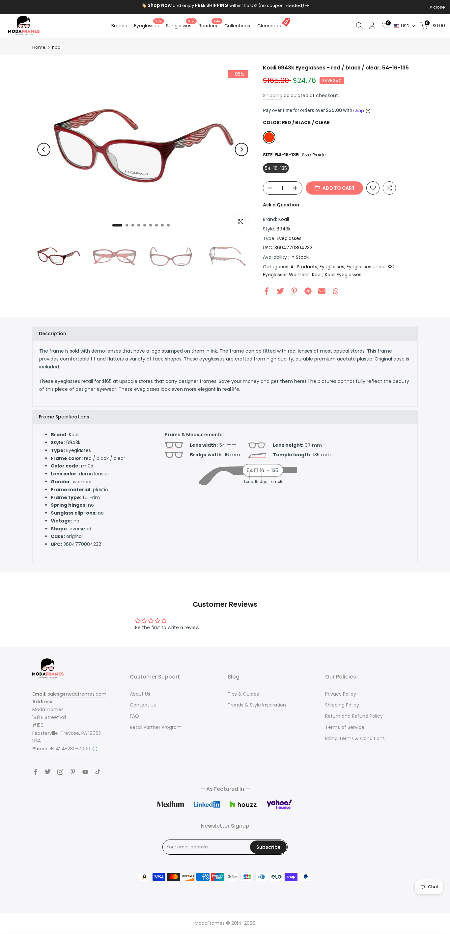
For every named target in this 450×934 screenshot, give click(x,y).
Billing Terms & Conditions (355, 738)
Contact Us (143, 705)
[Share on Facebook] (266, 291)
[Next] (241, 149)
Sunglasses (180, 25)
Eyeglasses (148, 25)
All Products (304, 266)
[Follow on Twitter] (48, 772)
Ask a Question (281, 204)
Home (38, 47)
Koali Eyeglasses (343, 274)
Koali (57, 47)
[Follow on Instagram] (60, 772)
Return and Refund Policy (354, 716)
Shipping (272, 95)
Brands (119, 25)
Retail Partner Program (156, 727)
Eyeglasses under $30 (371, 266)
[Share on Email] (321, 291)
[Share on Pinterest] (294, 291)
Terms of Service (344, 727)
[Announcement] (225, 6)
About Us (140, 694)
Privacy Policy (340, 694)
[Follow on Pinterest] (73, 772)
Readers (209, 25)
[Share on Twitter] (280, 291)
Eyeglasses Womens (286, 274)
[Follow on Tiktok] (98, 772)
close (14, 7)
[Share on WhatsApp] (335, 291)
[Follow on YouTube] (85, 772)
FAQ (134, 716)
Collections (237, 25)
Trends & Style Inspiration (257, 705)
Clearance (269, 25)
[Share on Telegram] (308, 291)
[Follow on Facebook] (35, 772)
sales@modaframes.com (77, 694)
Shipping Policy (342, 705)
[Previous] (43, 149)
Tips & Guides (243, 694)
